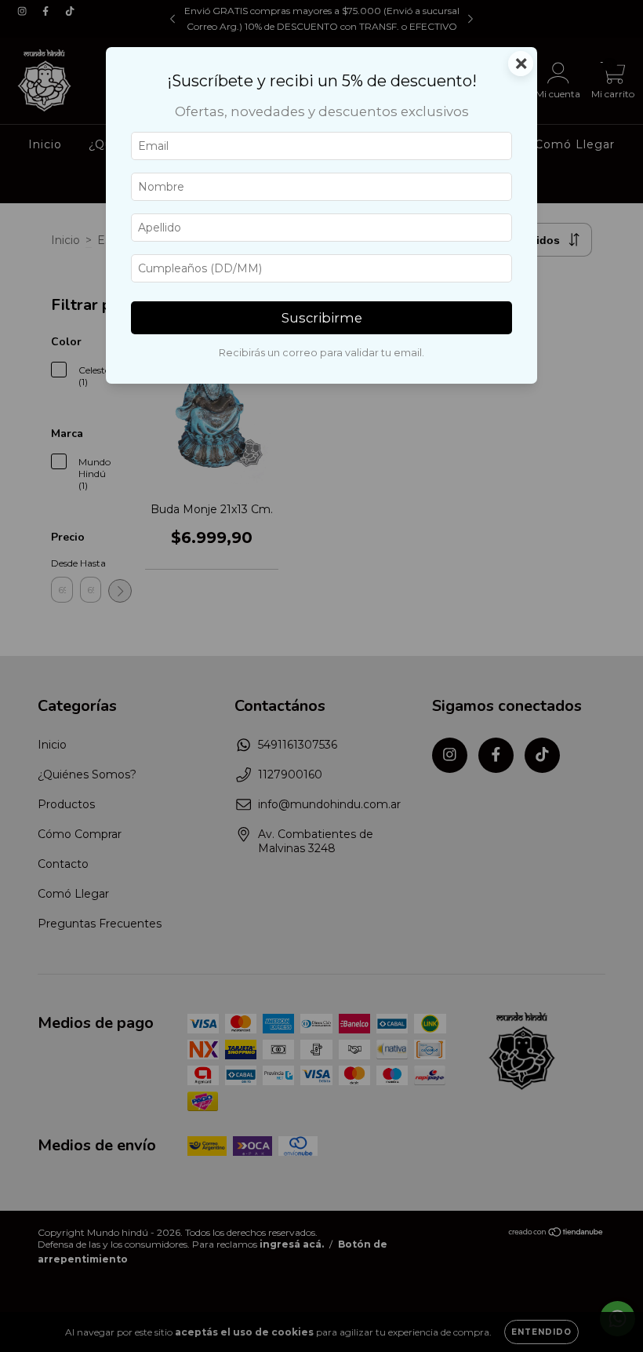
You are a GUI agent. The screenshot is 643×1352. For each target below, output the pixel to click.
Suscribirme (322, 318)
